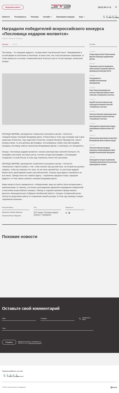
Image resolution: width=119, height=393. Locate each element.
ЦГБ (35, 212)
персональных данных (35, 343)
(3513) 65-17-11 (104, 7)
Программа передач (65, 17)
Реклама (35, 17)
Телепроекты (20, 17)
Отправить (9, 342)
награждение (46, 215)
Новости (6, 17)
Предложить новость (12, 7)
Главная (5, 38)
